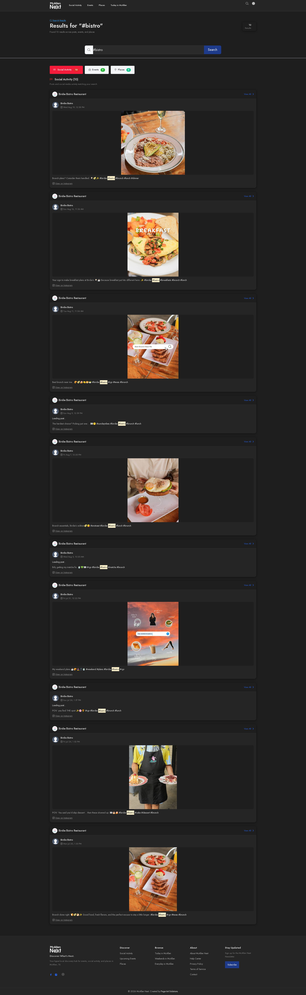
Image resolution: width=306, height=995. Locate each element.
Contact (193, 974)
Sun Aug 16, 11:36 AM (73, 209)
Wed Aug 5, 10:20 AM (73, 556)
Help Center (195, 958)
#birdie (103, 178)
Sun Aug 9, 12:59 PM (72, 413)
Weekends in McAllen (165, 958)
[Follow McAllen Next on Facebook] (51, 974)
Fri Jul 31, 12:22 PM (72, 598)
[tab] (66, 70)
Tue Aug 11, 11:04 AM (73, 311)
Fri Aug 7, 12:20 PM (72, 454)
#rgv (110, 382)
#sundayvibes (103, 423)
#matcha (112, 567)
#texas (116, 382)
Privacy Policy (196, 963)
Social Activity (75, 5)
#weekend (91, 669)
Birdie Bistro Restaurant (72, 94)
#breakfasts (165, 280)
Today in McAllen (119, 5)
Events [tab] (97, 69)
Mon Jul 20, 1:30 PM (72, 843)
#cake (138, 812)
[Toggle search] (247, 3)
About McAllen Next (199, 953)
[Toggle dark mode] (253, 3)
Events (90, 5)
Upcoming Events (128, 958)
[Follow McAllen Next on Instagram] (56, 974)
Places (102, 5)
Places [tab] (123, 69)
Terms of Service (198, 969)
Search (212, 49)
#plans (100, 669)
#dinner (135, 178)
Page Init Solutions (169, 991)
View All (248, 94)
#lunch (127, 178)
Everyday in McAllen (164, 963)
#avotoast (95, 525)
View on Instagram (64, 183)
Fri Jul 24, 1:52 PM (71, 741)
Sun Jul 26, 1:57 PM (72, 700)
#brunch (120, 178)
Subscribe (232, 964)
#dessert (145, 812)
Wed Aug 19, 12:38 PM (73, 107)
